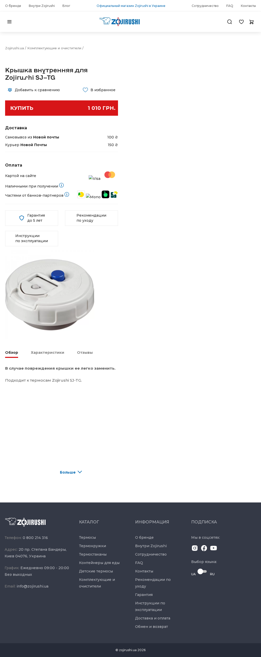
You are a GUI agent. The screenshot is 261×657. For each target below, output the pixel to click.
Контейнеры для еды (99, 562)
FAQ (139, 562)
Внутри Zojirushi (151, 546)
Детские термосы (96, 571)
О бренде (144, 537)
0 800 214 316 (35, 537)
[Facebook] (204, 549)
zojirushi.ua (128, 650)
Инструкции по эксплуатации (31, 238)
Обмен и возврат (151, 626)
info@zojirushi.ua (32, 586)
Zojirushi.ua (14, 48)
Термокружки (92, 546)
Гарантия (144, 594)
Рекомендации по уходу (91, 218)
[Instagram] (194, 549)
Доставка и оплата (152, 618)
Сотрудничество (151, 554)
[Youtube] (213, 549)
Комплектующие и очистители (54, 48)
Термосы (87, 537)
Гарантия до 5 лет (36, 218)
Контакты (144, 571)
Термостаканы (93, 554)
